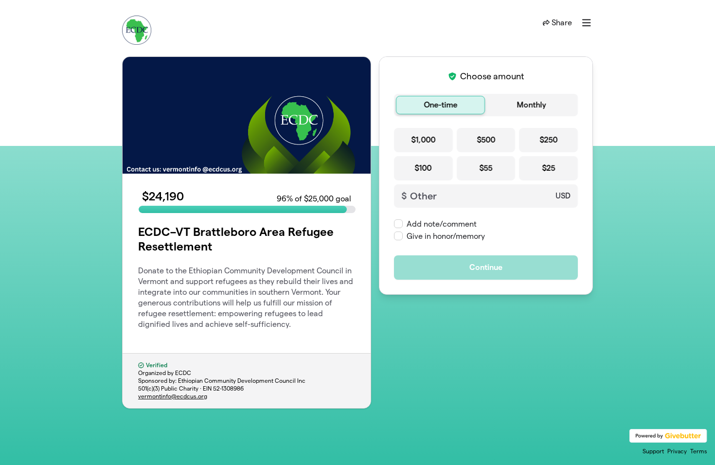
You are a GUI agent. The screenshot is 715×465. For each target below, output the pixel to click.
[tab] (440, 105)
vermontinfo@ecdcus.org (172, 396)
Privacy (677, 451)
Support (653, 451)
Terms (698, 451)
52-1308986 (228, 388)
